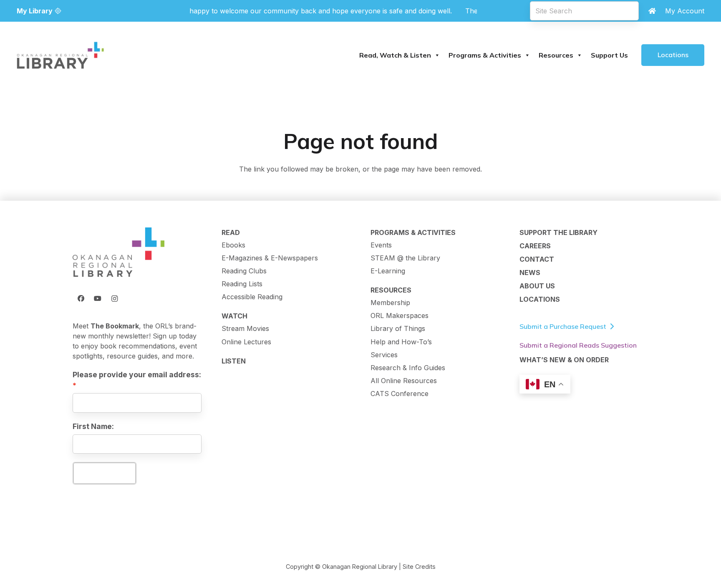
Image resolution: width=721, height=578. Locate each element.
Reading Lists (242, 284)
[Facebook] (81, 298)
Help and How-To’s (401, 342)
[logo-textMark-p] (60, 55)
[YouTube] (97, 298)
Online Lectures (246, 342)
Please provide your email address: (137, 374)
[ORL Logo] (118, 252)
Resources (556, 55)
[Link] (652, 11)
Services (384, 355)
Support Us (609, 55)
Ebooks (233, 245)
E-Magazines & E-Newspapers (270, 258)
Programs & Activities (485, 55)
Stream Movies (245, 328)
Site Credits (419, 566)
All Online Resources (404, 380)
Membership (390, 302)
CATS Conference (400, 393)
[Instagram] (114, 298)
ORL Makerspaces (400, 315)
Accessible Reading (252, 297)
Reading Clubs (244, 271)
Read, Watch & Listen (395, 55)
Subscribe (104, 473)
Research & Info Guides (408, 367)
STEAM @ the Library (405, 258)
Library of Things (398, 328)
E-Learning (388, 271)
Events (381, 245)
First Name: (93, 426)
